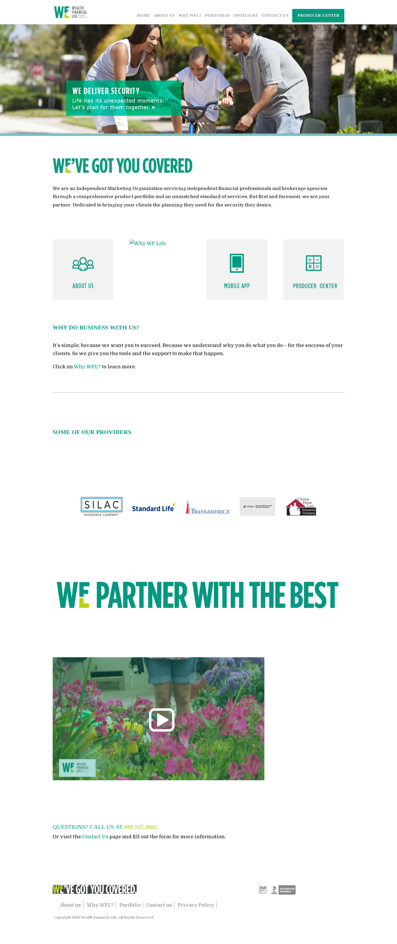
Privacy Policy (196, 905)
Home (143, 16)
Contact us (159, 905)
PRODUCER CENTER (318, 16)
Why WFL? (190, 16)
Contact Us (275, 16)
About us (70, 905)
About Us (164, 16)
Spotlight (246, 16)
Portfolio (217, 16)
